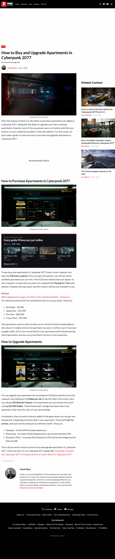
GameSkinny (28, 528)
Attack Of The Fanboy (55, 524)
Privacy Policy (92, 515)
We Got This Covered (83, 524)
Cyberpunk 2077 (8, 461)
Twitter (59, 509)
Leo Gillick (85, 177)
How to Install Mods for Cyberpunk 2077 (53, 454)
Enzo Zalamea (86, 115)
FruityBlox (80, 528)
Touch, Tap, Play (68, 528)
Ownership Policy (78, 515)
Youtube (69, 509)
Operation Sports (41, 528)
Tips (30, 4)
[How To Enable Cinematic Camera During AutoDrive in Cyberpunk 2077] (98, 128)
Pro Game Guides (19, 524)
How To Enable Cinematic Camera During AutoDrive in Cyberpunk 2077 (97, 141)
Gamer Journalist (14, 528)
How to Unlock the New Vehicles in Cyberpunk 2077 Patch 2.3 (97, 110)
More (45, 5)
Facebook (48, 509)
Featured (24, 4)
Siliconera (69, 524)
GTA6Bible (102, 528)
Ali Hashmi (85, 146)
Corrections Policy (33, 515)
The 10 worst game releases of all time (96, 172)
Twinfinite (31, 524)
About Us (44, 3)
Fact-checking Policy (62, 515)
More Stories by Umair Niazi (31, 488)
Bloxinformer (91, 528)
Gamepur (40, 524)
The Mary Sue (55, 528)
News (17, 4)
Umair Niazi (12, 68)
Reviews (36, 4)
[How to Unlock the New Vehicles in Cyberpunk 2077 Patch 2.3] (98, 97)
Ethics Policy (47, 515)
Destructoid (98, 524)
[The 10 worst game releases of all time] (98, 159)
